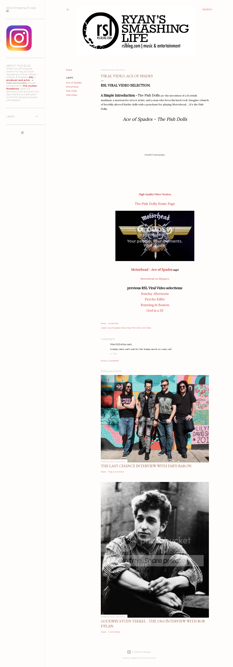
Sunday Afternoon (155, 294)
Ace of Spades (74, 82)
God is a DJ (154, 310)
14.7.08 (113, 353)
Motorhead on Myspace (154, 278)
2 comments (114, 632)
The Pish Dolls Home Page (155, 204)
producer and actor (18, 80)
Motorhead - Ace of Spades (152, 269)
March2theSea (118, 344)
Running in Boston (155, 305)
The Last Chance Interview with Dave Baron (146, 465)
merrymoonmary (147, 658)
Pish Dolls (71, 91)
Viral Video (71, 95)
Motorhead (72, 86)
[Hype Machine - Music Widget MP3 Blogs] (22, 132)
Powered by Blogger (141, 652)
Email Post (113, 323)
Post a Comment (110, 361)
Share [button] (69, 70)
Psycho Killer (155, 299)
